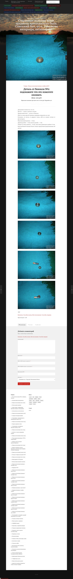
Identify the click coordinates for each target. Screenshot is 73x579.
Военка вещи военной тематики (18, 461)
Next (66, 57)
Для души (30, 1)
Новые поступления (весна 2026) (19, 413)
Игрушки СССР (15, 467)
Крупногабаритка (19, 7)
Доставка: (20, 377)
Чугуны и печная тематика (9, 7)
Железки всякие (52, 7)
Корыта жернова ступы (17, 423)
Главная (6, 1)
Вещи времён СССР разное (17, 459)
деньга (39, 398)
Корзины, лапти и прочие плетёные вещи (31, 7)
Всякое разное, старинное (48, 9)
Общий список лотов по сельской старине (39, 2)
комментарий (20, 339)
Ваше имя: (20, 355)
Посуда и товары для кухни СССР (19, 454)
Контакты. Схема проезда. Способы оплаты (18, 2)
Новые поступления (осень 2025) (19, 421)
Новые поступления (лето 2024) (18, 445)
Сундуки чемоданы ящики (17, 415)
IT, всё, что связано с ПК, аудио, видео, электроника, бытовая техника (35, 12)
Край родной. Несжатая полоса (18, 556)
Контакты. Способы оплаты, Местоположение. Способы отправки (36, 103)
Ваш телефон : (25, 366)
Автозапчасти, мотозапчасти (18, 410)
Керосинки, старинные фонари (40, 5)
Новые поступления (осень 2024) (19, 435)
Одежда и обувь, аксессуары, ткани (27, 9)
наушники (34, 402)
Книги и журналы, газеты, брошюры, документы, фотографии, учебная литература (18, 448)
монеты (30, 402)
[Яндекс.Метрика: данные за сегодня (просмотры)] (4, 578)
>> (19, 312)
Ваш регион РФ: (21, 371)
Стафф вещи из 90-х (16, 558)
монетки (41, 400)
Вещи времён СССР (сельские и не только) (11, 9)
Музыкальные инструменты (18, 400)
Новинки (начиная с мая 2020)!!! (18, 487)
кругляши (37, 400)
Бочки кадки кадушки (16, 405)
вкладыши (31, 398)
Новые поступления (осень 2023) (19, 452)
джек (33, 400)
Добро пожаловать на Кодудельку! (36, 18)
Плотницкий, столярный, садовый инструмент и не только (22, 5)
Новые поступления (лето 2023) (18, 457)
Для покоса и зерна (44, 7)
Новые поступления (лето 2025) (18, 429)
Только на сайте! (7, 5)
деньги (30, 400)
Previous (7, 57)
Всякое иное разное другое (17, 560)
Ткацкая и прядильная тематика (54, 5)
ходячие (39, 402)
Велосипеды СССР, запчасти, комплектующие (12, 12)
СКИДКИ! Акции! (15, 523)
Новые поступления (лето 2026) (18, 402)
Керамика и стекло (38, 9)
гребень (35, 398)
